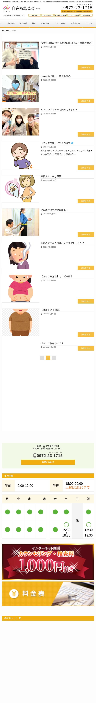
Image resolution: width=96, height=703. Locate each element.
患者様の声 (75, 23)
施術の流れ (45, 23)
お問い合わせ (48, 462)
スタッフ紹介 (60, 23)
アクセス (88, 23)
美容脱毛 (23, 23)
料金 (34, 23)
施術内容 (11, 23)
